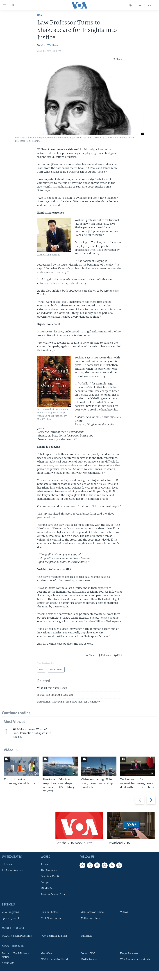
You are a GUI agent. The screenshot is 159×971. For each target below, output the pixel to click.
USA (39, 15)
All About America (12, 870)
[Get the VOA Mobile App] (79, 825)
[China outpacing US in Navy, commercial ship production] (98, 766)
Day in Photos (49, 912)
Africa (44, 864)
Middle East (48, 888)
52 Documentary (90, 918)
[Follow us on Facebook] (82, 865)
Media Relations (90, 959)
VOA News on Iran (51, 918)
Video (8, 750)
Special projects (11, 918)
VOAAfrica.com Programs (17, 935)
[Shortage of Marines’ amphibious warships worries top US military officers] (60, 766)
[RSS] (112, 865)
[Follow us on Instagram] (104, 865)
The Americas (49, 870)
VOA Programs (10, 912)
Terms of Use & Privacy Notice (15, 955)
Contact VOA (88, 953)
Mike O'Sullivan (49, 45)
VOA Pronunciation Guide (135, 959)
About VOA (8, 963)
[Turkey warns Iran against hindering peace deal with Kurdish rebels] (137, 766)
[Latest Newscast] (149, 5)
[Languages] (130, 5)
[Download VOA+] (131, 825)
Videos (124, 912)
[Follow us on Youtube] (97, 865)
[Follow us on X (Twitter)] (90, 865)
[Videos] (140, 5)
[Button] (117, 59)
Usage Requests (129, 953)
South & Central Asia (53, 894)
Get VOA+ (46, 953)
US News (7, 864)
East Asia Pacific (50, 876)
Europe (45, 882)
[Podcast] (119, 865)
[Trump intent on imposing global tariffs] (21, 766)
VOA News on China (92, 912)
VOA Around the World (54, 959)
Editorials (86, 935)
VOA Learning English (54, 935)
